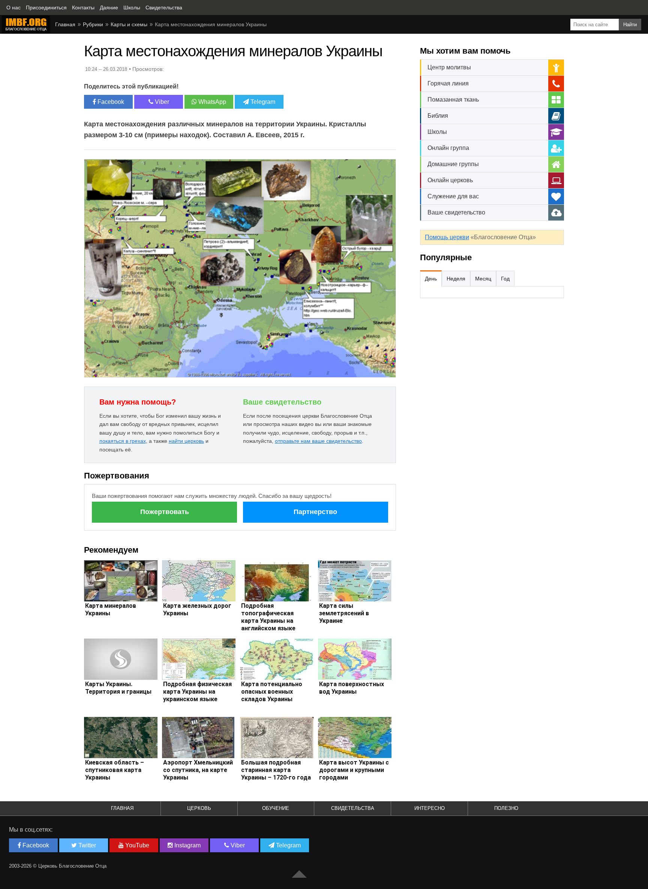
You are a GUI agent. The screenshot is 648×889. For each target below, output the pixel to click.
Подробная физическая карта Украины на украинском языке (197, 692)
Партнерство (315, 512)
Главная (65, 24)
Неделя (456, 279)
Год (505, 279)
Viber (161, 102)
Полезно (506, 808)
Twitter (86, 845)
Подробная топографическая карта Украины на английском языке (268, 617)
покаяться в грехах (122, 441)
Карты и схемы (129, 24)
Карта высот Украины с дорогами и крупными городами (354, 770)
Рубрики (93, 24)
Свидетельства (352, 808)
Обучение (275, 808)
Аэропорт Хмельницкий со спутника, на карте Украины (198, 770)
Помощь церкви (447, 237)
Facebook (110, 102)
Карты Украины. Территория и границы (118, 688)
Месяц (483, 279)
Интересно (429, 808)
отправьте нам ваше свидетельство (318, 441)
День (431, 279)
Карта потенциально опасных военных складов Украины (271, 692)
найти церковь (186, 441)
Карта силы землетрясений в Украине (344, 613)
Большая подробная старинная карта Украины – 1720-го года (276, 770)
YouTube (136, 845)
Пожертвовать (164, 512)
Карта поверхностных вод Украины (351, 688)
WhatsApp (211, 102)
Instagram (187, 845)
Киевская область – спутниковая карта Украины (114, 770)
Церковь (199, 808)
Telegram (262, 102)
